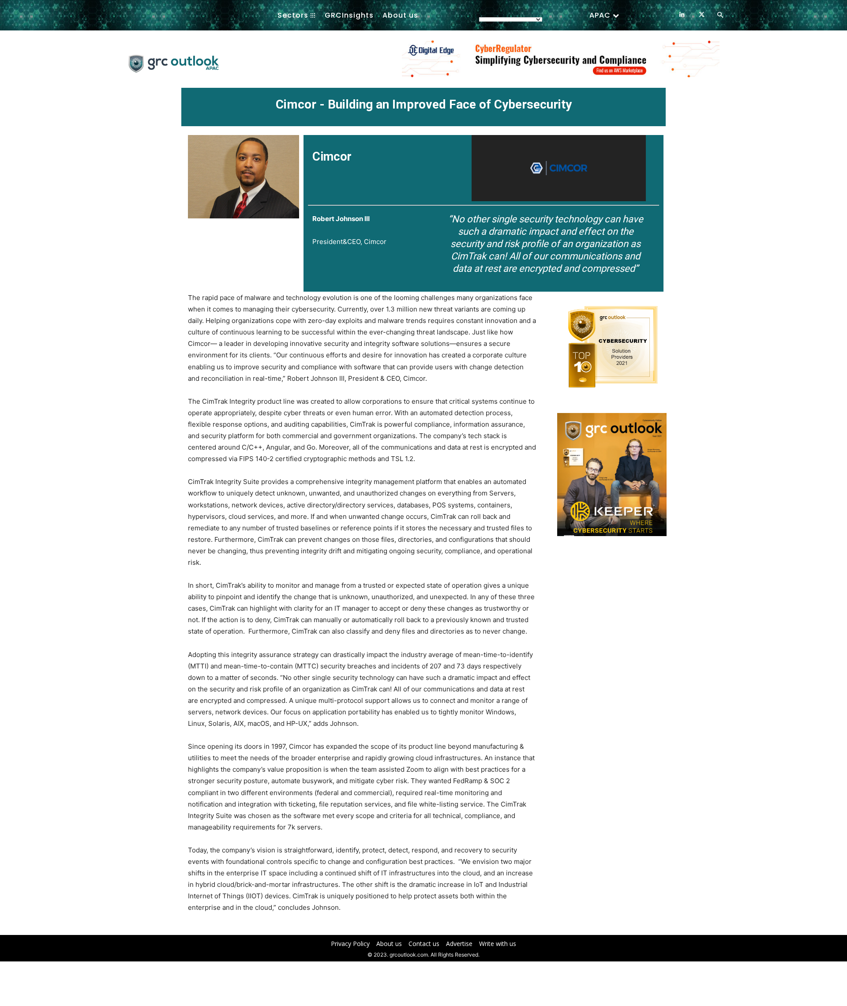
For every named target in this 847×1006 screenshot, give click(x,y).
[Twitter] (701, 15)
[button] (720, 15)
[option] (561, 63)
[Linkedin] (682, 15)
